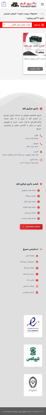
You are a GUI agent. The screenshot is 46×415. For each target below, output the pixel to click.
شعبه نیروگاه (31, 196)
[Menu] (42, 4)
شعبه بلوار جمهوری (28, 190)
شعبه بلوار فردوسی (28, 218)
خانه (42, 13)
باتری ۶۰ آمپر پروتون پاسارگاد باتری (34, 60)
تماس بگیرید (35, 68)
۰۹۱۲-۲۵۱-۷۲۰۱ (32, 146)
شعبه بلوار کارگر (30, 201)
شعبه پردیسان (30, 213)
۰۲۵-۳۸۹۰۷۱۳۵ (31, 138)
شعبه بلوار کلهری (29, 207)
